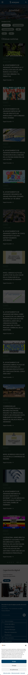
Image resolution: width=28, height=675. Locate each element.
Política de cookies (7, 673)
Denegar (14, 665)
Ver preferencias (14, 669)
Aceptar (14, 661)
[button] (26, 645)
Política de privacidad (15, 673)
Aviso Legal (22, 673)
